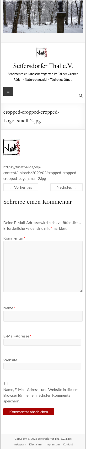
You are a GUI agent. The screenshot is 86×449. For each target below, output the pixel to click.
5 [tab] (50, 27)
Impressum (53, 444)
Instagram (19, 444)
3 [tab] (40, 27)
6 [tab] (55, 27)
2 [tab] (35, 27)
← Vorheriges (21, 187)
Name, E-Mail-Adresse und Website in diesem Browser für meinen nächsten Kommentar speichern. (40, 395)
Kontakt (68, 444)
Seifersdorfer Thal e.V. (43, 65)
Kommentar (14, 238)
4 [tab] (45, 27)
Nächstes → (66, 187)
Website (10, 360)
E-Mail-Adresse (17, 336)
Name (9, 307)
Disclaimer (36, 444)
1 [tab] (30, 27)
